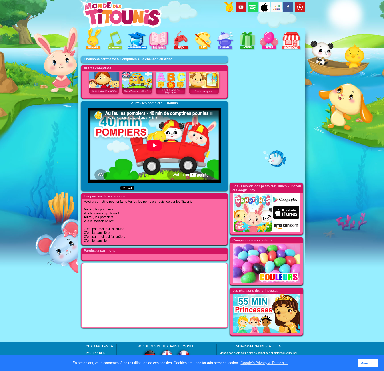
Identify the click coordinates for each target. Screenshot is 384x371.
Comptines (128, 59)
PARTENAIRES (95, 353)
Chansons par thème (100, 59)
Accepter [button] (368, 363)
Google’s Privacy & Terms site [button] (264, 363)
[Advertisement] (154, 295)
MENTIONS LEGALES (99, 345)
